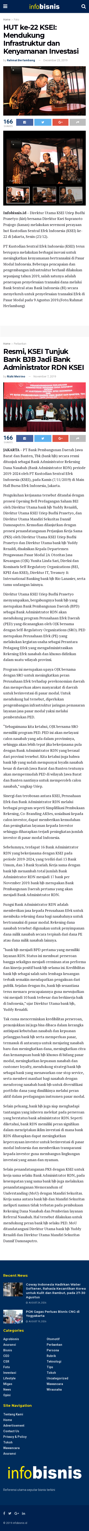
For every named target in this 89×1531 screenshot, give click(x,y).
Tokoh (51, 1372)
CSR (6, 1361)
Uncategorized (57, 1378)
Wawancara (55, 1384)
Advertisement (13, 1425)
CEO (6, 1356)
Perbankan (20, 343)
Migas (7, 1384)
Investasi (9, 1372)
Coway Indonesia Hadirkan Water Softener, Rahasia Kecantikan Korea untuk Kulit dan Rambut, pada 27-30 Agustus (56, 1291)
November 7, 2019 (44, 376)
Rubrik (51, 1356)
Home (6, 19)
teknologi (54, 1361)
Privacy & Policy (15, 1436)
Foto (16, 19)
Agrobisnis (11, 1339)
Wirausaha (54, 1389)
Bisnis (7, 1350)
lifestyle (9, 1378)
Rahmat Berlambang (21, 60)
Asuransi (9, 1344)
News (7, 1389)
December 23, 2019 (55, 60)
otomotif (53, 1339)
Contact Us (11, 1431)
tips (50, 1367)
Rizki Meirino (16, 376)
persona (53, 1350)
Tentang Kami (13, 1414)
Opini (7, 1395)
